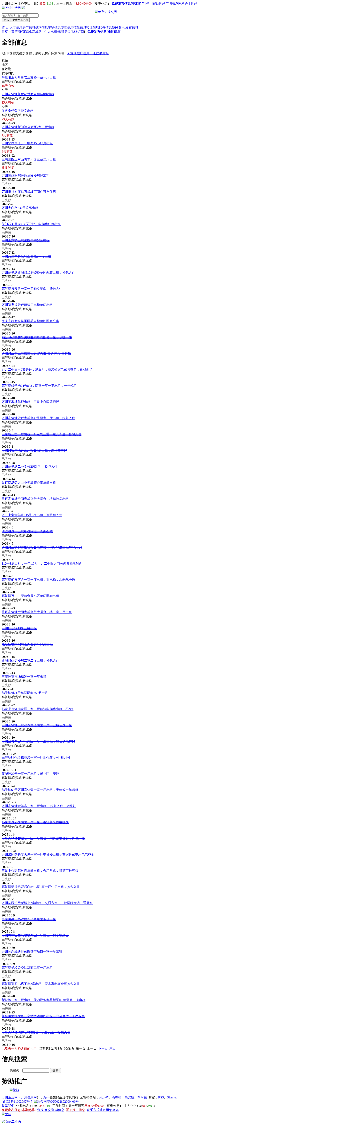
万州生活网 (10, 1097)
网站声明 (165, 3)
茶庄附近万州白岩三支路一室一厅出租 (29, 77)
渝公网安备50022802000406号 (58, 1101)
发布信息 (131, 27)
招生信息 (79, 27)
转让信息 (92, 27)
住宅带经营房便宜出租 (18, 111)
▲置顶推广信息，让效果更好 (88, 53)
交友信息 (67, 27)
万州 (46, 1097)
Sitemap (172, 1097)
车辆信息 (54, 27)
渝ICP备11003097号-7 (17, 1101)
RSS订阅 (78, 31)
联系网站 (178, 3)
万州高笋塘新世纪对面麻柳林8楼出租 (28, 94)
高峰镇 (116, 1097)
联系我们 (8, 1105)
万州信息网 (29, 1097)
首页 (5, 31)
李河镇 (142, 1097)
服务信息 (105, 27)
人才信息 (16, 27)
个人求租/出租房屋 (57, 31)
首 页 (5, 27)
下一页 (103, 1048)
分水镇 (104, 1097)
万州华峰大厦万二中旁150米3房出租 (27, 143)
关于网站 (191, 3)
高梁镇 (129, 1097)
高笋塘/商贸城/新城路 (26, 31)
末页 (112, 1048)
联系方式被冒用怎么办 (103, 1110)
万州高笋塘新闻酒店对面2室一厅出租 (28, 127)
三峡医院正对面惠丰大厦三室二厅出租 (29, 159)
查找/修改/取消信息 (50, 1110)
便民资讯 (118, 27)
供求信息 (41, 27)
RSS (161, 1097)
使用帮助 (152, 3)
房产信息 (28, 27)
